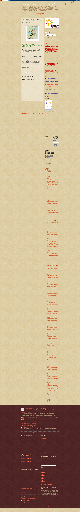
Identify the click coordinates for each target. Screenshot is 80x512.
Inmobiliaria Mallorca (47, 161)
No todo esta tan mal (24, 492)
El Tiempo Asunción (48, 100)
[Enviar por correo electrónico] (25, 72)
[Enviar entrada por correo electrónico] (24, 72)
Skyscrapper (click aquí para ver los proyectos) (27, 488)
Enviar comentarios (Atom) (28, 115)
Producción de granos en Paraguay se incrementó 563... (51, 357)
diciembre (48, 170)
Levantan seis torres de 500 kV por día (51, 267)
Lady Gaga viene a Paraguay (50, 317)
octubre (48, 172)
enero (47, 401)
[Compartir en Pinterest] (28, 72)
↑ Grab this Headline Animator (40, 14)
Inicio (33, 113)
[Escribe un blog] (26, 72)
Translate (51, 157)
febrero (48, 400)
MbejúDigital (23, 497)
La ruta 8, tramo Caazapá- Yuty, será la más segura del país (29, 425)
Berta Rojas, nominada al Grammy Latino (51, 243)
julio (47, 394)
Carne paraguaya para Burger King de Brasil (52, 385)
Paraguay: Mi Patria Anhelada (26, 500)
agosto (47, 393)
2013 (46, 168)
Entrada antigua (41, 113)
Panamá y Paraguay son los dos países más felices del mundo (30, 427)
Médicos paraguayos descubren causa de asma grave (28, 432)
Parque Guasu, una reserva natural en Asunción (52, 189)
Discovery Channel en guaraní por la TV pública (52, 196)
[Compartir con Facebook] (27, 72)
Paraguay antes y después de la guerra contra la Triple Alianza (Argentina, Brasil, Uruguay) (36, 408)
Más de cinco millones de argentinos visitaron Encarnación (29, 423)
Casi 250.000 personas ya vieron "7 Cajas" (52, 176)
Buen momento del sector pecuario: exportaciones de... (51, 345)
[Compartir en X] (27, 72)
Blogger (48, 506)
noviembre (48, 171)
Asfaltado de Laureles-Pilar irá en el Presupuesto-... (51, 210)
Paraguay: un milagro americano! (38, 4)
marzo (47, 399)
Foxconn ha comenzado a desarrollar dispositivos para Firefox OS (29, 495)
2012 (46, 169)
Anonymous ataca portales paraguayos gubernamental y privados (29, 498)
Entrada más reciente (25, 113)
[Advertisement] (32, 107)
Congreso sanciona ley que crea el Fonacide (52, 316)
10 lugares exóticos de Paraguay (26, 412)
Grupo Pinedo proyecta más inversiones (51, 181)
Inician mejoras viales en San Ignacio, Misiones (52, 352)
